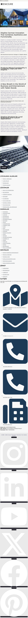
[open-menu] (12, 6)
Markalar (14, 20)
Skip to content (4, 0)
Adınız (2, 160)
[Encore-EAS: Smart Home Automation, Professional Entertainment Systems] (6, 5)
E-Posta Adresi (4, 164)
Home (8, 20)
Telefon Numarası (5, 162)
